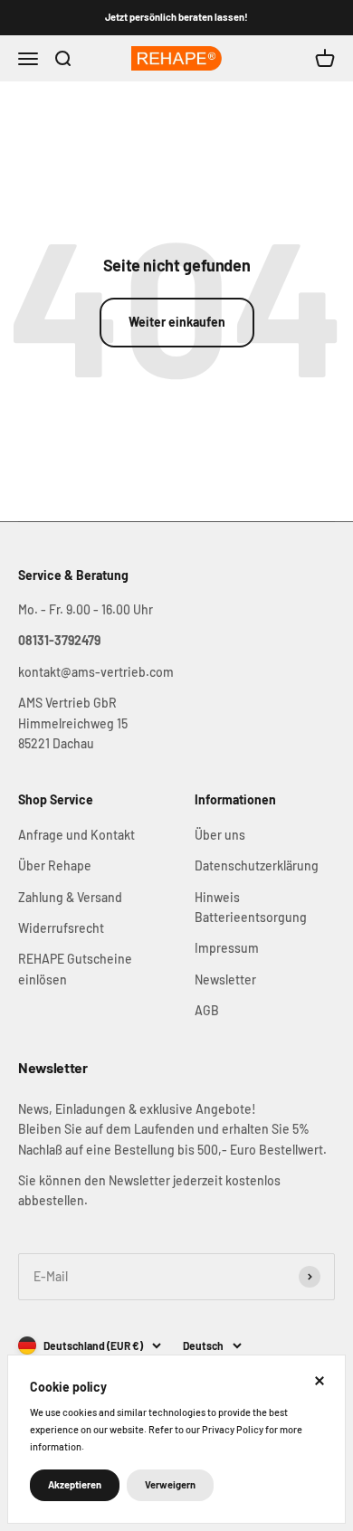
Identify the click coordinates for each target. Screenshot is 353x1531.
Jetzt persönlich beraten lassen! (176, 17)
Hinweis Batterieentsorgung (251, 907)
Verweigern (170, 1484)
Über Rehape (54, 865)
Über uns (220, 834)
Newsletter (225, 979)
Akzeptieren (74, 1484)
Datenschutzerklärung (257, 865)
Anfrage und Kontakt (76, 834)
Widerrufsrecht (61, 928)
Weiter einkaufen (177, 321)
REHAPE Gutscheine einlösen (75, 968)
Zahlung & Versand (70, 897)
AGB (207, 1010)
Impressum (227, 948)
